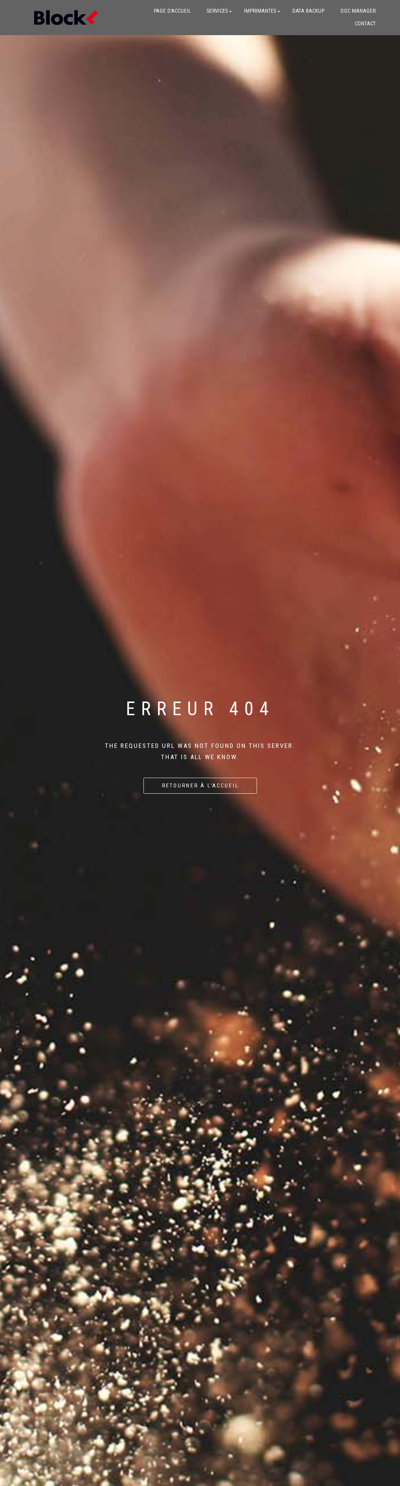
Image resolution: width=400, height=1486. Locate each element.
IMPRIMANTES (260, 11)
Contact (365, 23)
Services (217, 11)
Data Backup (308, 11)
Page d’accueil (172, 11)
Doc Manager (358, 11)
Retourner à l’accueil (200, 786)
